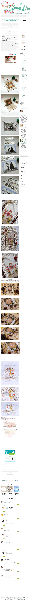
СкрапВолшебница (6, 419)
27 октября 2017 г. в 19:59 (7, 542)
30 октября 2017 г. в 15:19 (9, 535)
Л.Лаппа (7, 520)
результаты (22, 178)
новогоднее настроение (22, 175)
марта (23, 96)
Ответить (18, 531)
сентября (23, 89)
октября (23, 56)
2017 (21, 53)
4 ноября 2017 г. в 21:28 (7, 560)
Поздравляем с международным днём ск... (3, 493)
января (23, 98)
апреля (23, 95)
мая (22, 94)
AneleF (5, 541)
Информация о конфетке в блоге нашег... (16, 493)
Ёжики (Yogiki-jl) (7, 501)
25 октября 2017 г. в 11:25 (7, 502)
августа (23, 90)
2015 (21, 101)
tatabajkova (6, 559)
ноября (23, 55)
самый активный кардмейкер (23, 183)
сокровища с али (23, 184)
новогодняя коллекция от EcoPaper (6, 282)
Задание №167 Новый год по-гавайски (24, 75)
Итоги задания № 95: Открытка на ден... (10, 493)
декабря (23, 54)
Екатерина (6, 514)
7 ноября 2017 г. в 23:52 (7, 576)
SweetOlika (22, 599)
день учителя (22, 167)
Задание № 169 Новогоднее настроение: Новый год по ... (24, 62)
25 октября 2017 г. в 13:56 (9, 508)
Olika (5, 566)
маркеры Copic (22, 172)
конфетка (22, 171)
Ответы (4, 505)
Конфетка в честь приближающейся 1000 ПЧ (24, 112)
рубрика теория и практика (23, 181)
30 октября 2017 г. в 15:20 (9, 553)
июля (22, 91)
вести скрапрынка (23, 163)
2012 (21, 104)
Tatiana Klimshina (9, 507)
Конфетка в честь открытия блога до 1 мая (25, 126)
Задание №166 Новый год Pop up (24, 79)
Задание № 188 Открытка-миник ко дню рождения (24, 141)
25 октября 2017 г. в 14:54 (7, 515)
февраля (23, 97)
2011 (21, 105)
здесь (14, 41)
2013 (21, 103)
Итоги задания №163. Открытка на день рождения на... (24, 83)
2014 (21, 102)
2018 (21, 52)
